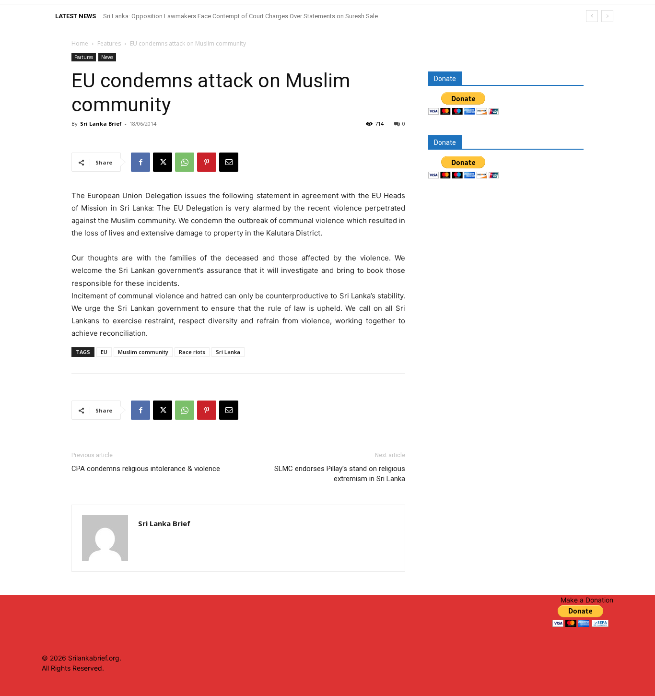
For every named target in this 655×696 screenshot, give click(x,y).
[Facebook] (140, 162)
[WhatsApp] (184, 162)
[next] (607, 16)
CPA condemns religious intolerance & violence (145, 468)
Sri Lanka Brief (101, 123)
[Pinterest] (206, 162)
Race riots (192, 351)
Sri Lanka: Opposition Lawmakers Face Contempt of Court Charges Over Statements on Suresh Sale (240, 16)
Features (109, 43)
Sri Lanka (228, 351)
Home (79, 43)
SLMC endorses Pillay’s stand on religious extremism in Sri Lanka (339, 473)
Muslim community (143, 351)
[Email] (228, 162)
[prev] (592, 16)
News (107, 57)
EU (104, 351)
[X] (162, 162)
